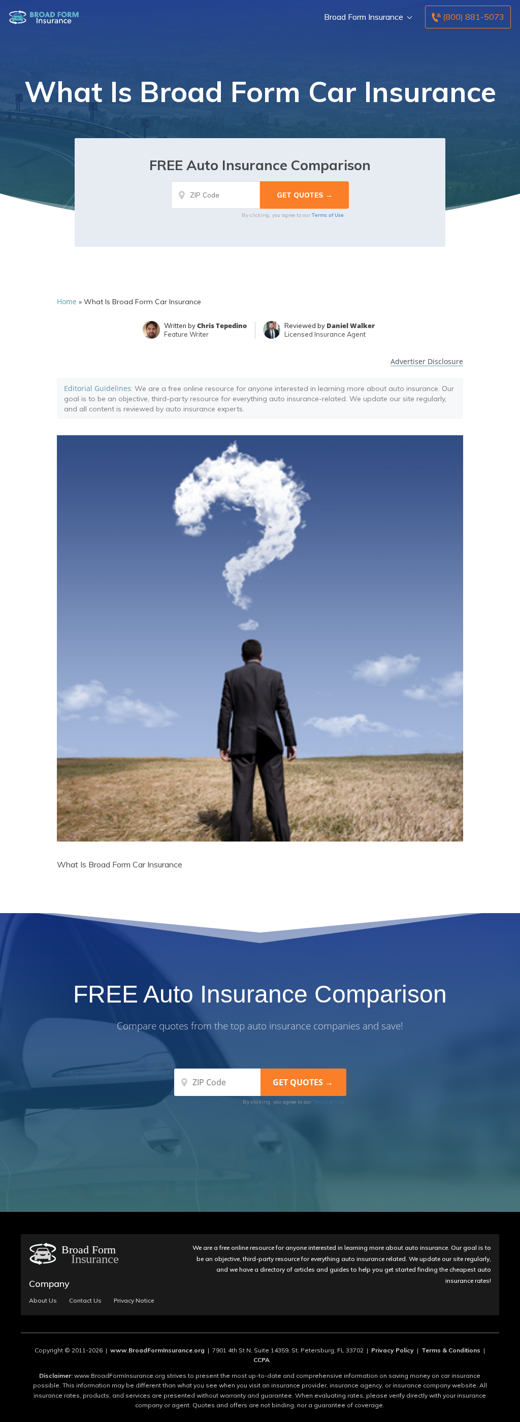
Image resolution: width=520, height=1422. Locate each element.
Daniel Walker (351, 325)
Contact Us (85, 1300)
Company (49, 1283)
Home (67, 301)
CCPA (261, 1360)
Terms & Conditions (450, 1350)
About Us (43, 1300)
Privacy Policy (392, 1350)
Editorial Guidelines (97, 388)
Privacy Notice (134, 1300)
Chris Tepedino (222, 325)
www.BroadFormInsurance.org (157, 1350)
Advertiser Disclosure (427, 362)
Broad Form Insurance (363, 17)
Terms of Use (328, 214)
